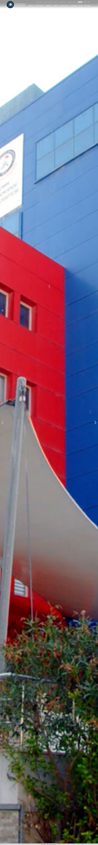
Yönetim (30, 5)
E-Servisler (87, 5)
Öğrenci (56, 5)
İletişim (81, 5)
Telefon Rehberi (63, 2)
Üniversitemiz (65, 5)
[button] (95, 422)
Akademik (48, 5)
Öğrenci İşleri (39, 2)
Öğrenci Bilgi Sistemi (48, 2)
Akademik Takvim (72, 2)
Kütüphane (74, 5)
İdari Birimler (39, 5)
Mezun (56, 2)
